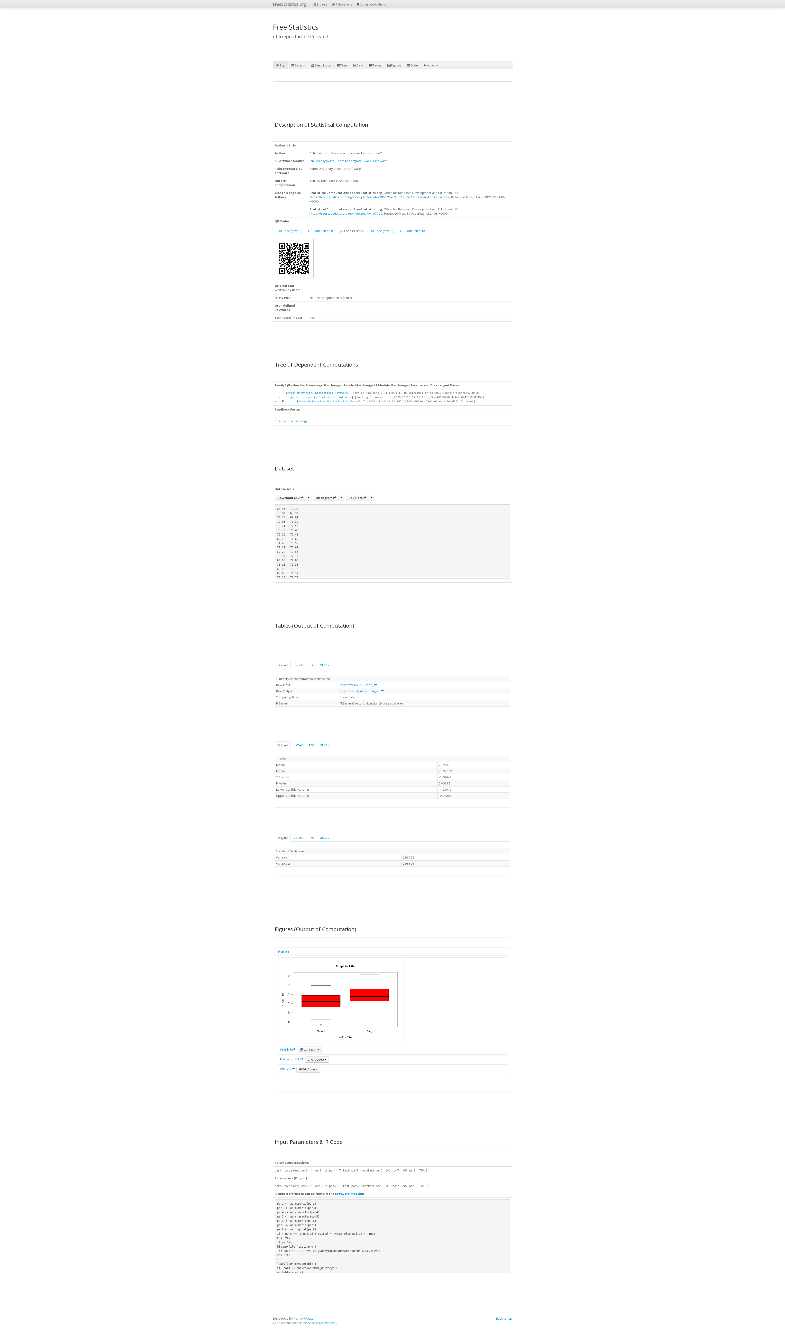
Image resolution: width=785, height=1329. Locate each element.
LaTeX (298, 665)
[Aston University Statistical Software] (318, 393)
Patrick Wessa (304, 1318)
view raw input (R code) (357, 685)
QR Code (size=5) (381, 231)
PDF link (286, 1069)
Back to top (504, 1318)
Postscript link (290, 1059)
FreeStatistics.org (289, 4)
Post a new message (291, 421)
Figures (396, 65)
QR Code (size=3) (320, 231)
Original (282, 665)
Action (431, 65)
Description (323, 65)
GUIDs (324, 665)
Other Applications (373, 4)
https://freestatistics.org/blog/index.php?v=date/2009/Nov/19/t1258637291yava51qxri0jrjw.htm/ (379, 197)
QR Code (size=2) (289, 231)
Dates (299, 65)
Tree (343, 65)
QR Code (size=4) (351, 231)
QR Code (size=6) (412, 231)
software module (348, 1194)
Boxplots (356, 498)
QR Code (310, 1050)
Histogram (324, 498)
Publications (343, 4)
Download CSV (289, 498)
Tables (377, 65)
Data (359, 65)
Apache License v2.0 (322, 1323)
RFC (311, 665)
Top (282, 65)
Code (414, 65)
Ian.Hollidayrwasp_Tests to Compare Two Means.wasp (348, 161)
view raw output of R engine (360, 691)
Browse (321, 4)
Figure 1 (283, 951)
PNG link (286, 1049)
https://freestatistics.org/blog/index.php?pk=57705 (346, 213)
